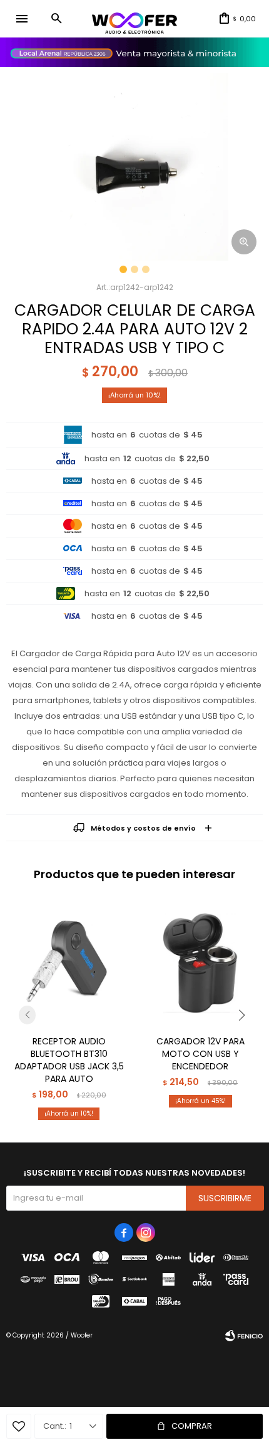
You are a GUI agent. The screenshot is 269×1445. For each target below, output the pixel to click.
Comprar (191, 1426)
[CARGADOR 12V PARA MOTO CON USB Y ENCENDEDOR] (200, 963)
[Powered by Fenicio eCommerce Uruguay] (244, 1335)
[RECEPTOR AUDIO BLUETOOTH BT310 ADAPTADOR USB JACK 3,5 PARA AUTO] (68, 963)
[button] (56, 18)
